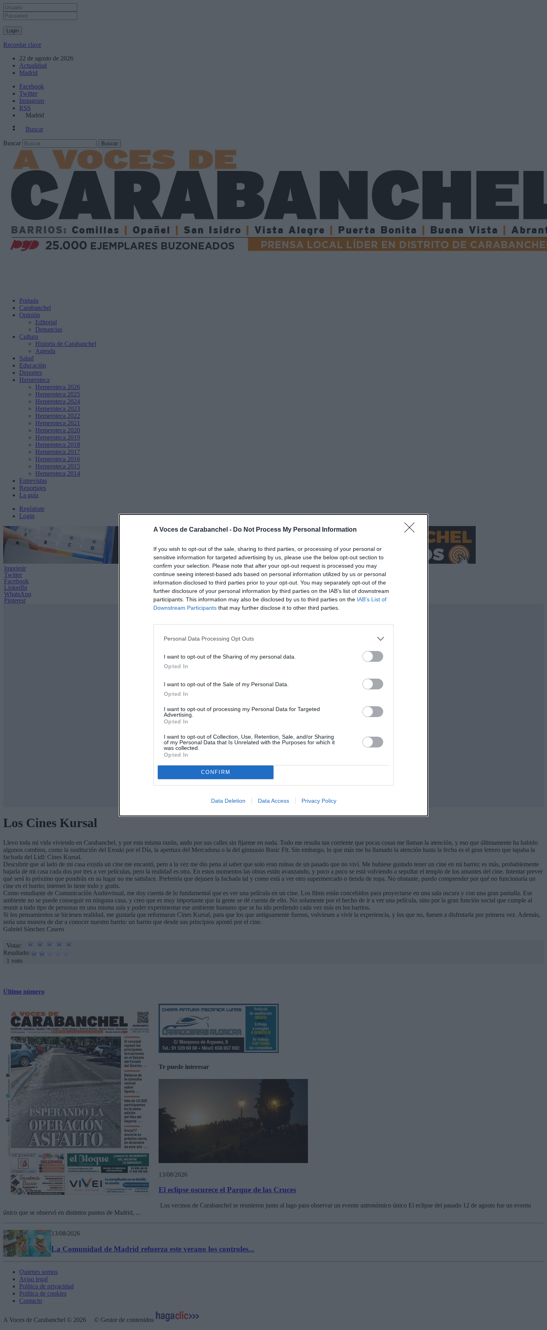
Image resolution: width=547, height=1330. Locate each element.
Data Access (273, 801)
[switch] (372, 656)
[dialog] (273, 665)
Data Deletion (228, 801)
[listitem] (273, 639)
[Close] (412, 530)
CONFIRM (216, 772)
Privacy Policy (319, 801)
